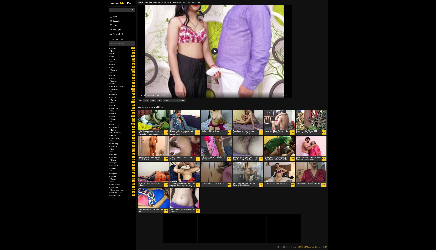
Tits (112, 111)
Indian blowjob (178, 100)
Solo (112, 122)
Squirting (114, 154)
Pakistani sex (116, 187)
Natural (113, 114)
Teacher (114, 94)
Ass (112, 124)
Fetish (113, 179)
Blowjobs (114, 152)
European (114, 165)
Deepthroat (115, 138)
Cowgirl (113, 163)
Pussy (166, 100)
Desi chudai (115, 184)
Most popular (117, 30)
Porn (153, 100)
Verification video (117, 86)
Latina (113, 171)
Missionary (115, 127)
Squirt (113, 105)
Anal (112, 103)
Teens (113, 119)
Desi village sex (116, 193)
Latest (114, 25)
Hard (113, 116)
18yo (113, 65)
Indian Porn (121, 3)
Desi (112, 56)
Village (113, 78)
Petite (113, 141)
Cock (113, 84)
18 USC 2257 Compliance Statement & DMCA (312, 247)
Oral (112, 149)
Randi (113, 67)
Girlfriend (114, 108)
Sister (113, 54)
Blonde (113, 176)
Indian (113, 48)
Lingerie (114, 174)
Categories (116, 21)
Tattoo (113, 168)
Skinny (113, 160)
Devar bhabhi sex (117, 190)
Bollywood (114, 130)
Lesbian (114, 81)
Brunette (114, 146)
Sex (159, 100)
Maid (113, 75)
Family (113, 100)
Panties (113, 182)
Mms (113, 59)
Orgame (114, 157)
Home (114, 17)
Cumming (114, 144)
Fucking (114, 70)
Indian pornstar (116, 195)
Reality (113, 135)
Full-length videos (118, 34)
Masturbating (116, 133)
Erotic (113, 51)
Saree (113, 73)
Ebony (113, 97)
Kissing (113, 92)
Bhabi (113, 62)
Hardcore (114, 89)
